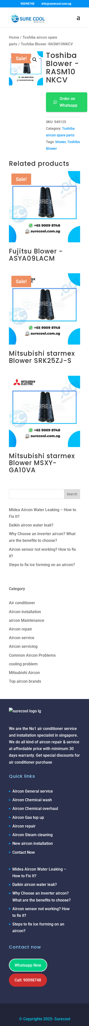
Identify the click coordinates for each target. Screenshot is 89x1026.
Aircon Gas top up (28, 817)
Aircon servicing (23, 646)
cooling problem (23, 664)
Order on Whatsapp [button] (68, 102)
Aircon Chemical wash (32, 800)
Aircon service (21, 637)
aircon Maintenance (26, 620)
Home (14, 37)
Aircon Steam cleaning (32, 834)
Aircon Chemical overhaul (35, 808)
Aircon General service (32, 791)
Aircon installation (25, 611)
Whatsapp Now (28, 965)
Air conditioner (22, 603)
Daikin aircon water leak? (31, 525)
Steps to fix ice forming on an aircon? (42, 564)
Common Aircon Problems (32, 655)
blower (60, 142)
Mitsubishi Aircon (24, 672)
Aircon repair (20, 629)
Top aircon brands (25, 681)
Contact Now (23, 852)
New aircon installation (32, 843)
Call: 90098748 (28, 980)
